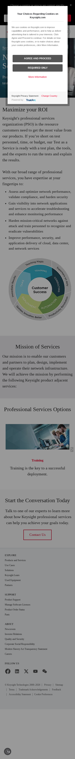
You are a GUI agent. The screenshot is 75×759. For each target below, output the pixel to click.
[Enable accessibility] (7, 751)
